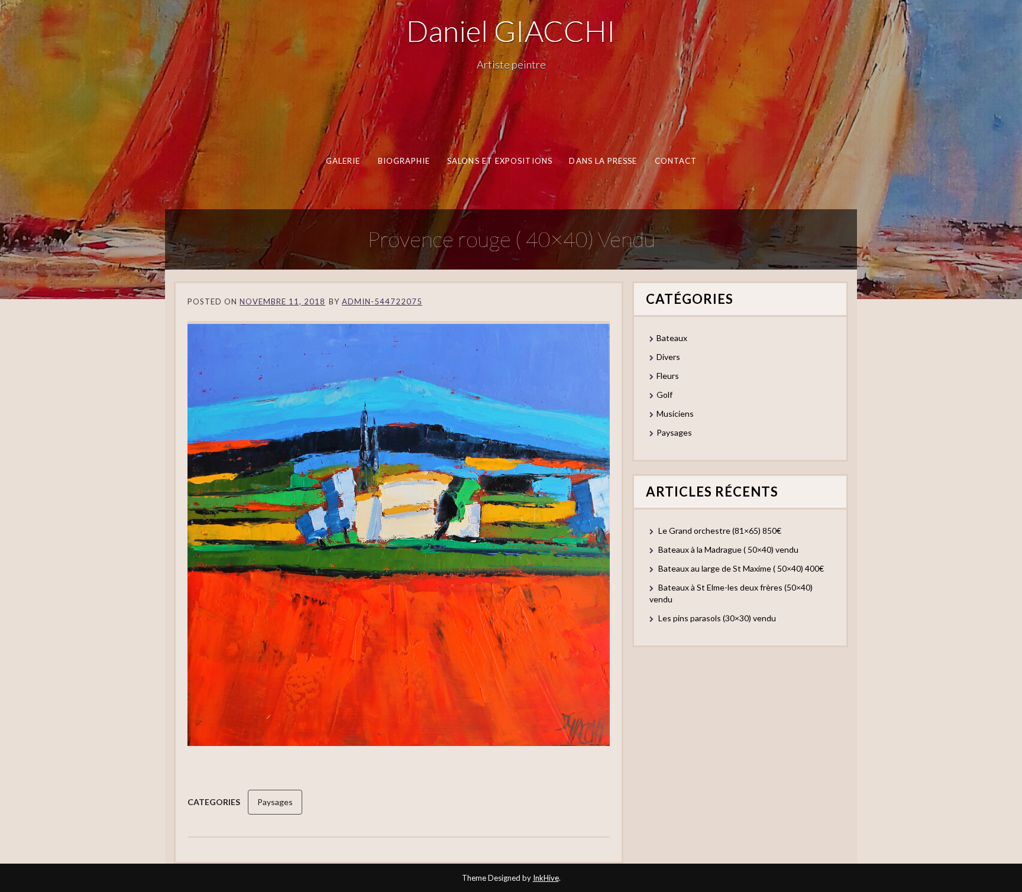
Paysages (275, 802)
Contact (675, 161)
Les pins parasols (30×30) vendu (717, 618)
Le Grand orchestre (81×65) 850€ (719, 531)
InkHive (546, 878)
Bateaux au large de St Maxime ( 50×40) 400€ (741, 568)
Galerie (342, 161)
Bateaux (671, 338)
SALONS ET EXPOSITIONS (499, 161)
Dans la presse (603, 161)
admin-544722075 (382, 301)
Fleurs (667, 376)
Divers (668, 357)
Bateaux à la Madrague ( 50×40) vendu (728, 549)
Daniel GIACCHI (511, 30)
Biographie (403, 161)
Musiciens (675, 413)
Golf (664, 395)
